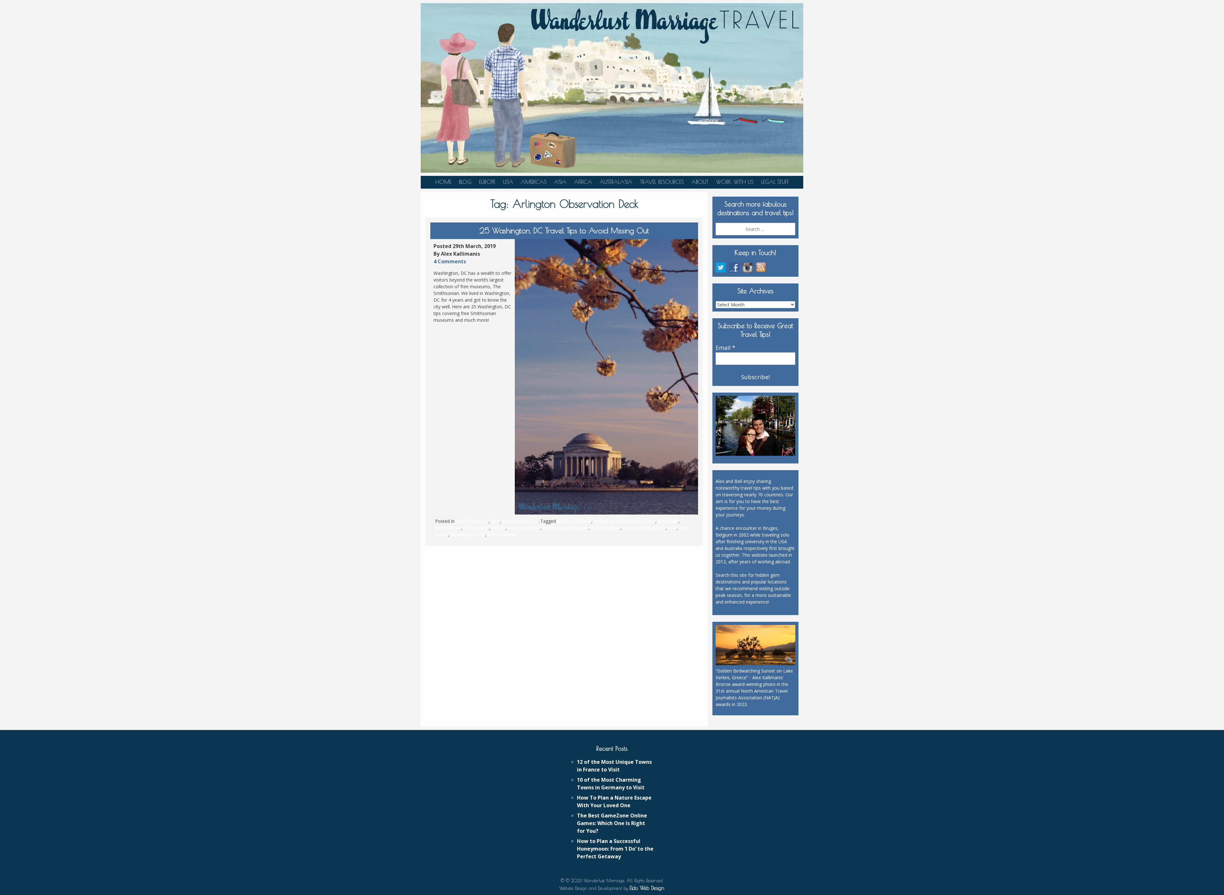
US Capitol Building (644, 528)
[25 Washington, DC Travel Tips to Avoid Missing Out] (606, 377)
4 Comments (449, 261)
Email (725, 347)
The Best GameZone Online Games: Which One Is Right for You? (612, 823)
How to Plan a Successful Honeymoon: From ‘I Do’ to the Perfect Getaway (615, 849)
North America (472, 521)
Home (443, 182)
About (699, 182)
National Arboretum (565, 528)
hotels (499, 528)
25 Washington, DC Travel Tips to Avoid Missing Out (564, 230)
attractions (448, 528)
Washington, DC (520, 521)
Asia (560, 182)
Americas (533, 182)
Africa (583, 182)
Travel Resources (662, 182)
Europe (487, 182)
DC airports (476, 528)
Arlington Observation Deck (624, 521)
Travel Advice (605, 528)
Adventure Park (574, 521)
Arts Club (668, 521)
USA (508, 182)
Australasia (616, 182)
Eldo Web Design (647, 888)
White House (502, 534)
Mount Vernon (524, 528)
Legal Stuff (775, 182)
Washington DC (468, 534)
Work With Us (735, 182)
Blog (465, 182)
